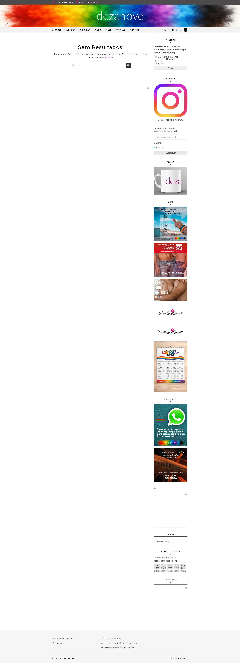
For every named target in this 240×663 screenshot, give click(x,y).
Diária (158, 143)
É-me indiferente (166, 59)
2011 (163, 565)
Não (160, 61)
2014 (183, 565)
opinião (121, 30)
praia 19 (135, 30)
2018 (176, 568)
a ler (109, 30)
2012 (170, 565)
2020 (157, 571)
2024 (183, 571)
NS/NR (161, 64)
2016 (163, 568)
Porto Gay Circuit (89, 2)
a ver (98, 30)
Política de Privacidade (111, 638)
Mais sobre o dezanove (63, 638)
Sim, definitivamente (168, 57)
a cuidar (85, 30)
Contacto (57, 643)
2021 (163, 571)
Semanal (160, 147)
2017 (170, 568)
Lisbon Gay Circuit (66, 2)
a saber (57, 30)
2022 (170, 571)
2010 (156, 565)
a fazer (70, 30)
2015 (157, 568)
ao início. (109, 57)
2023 (176, 571)
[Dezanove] (120, 15)
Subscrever (171, 153)
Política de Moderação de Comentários (119, 643)
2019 (183, 568)
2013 (176, 565)
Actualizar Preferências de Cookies (117, 648)
